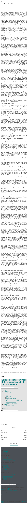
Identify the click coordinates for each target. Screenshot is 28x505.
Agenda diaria (6, 467)
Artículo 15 (5, 466)
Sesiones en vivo (7, 468)
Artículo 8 (5, 450)
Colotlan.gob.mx (10, 488)
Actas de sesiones (7, 477)
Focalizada (5, 451)
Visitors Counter (14, 445)
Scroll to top (3, 503)
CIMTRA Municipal (7, 469)
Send (15, 484)
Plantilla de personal (8, 476)
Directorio (5, 478)
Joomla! (2, 501)
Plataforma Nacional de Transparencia (12, 474)
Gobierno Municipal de (6, 489)
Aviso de (2, 492)
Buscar (16, 387)
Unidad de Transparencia (9, 452)
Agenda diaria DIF (7, 459)
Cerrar (2, 376)
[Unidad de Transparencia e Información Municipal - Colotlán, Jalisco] (14, 384)
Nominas (5, 479)
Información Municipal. (13, 490)
